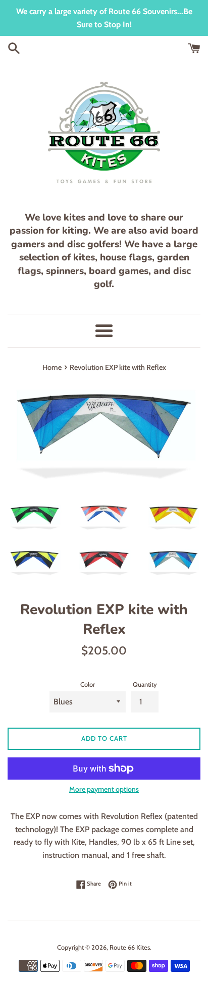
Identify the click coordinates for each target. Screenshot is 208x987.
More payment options (104, 789)
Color (87, 684)
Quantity (145, 684)
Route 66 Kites (130, 947)
